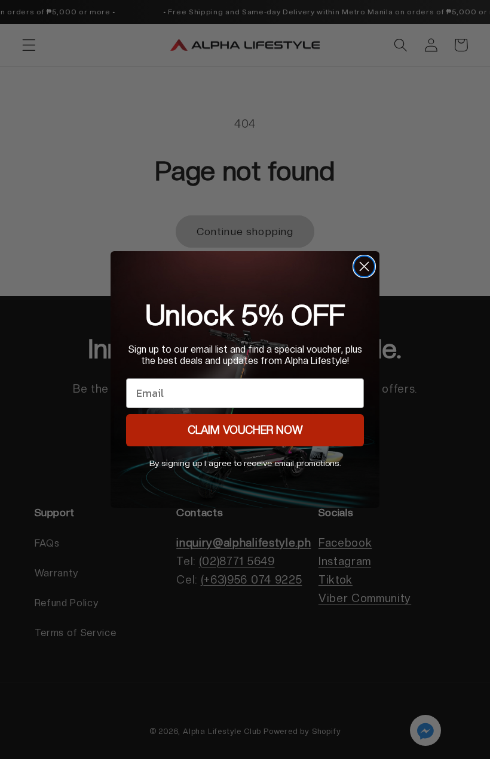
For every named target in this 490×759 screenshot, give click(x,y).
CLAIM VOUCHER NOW (245, 430)
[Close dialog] (364, 266)
